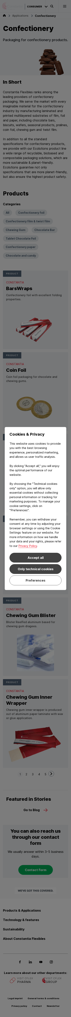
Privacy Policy (27, 546)
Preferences (35, 580)
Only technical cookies (35, 569)
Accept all (36, 558)
